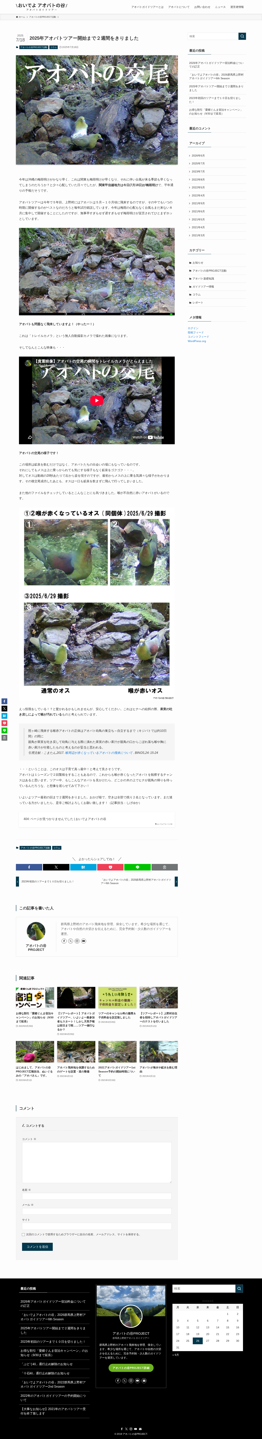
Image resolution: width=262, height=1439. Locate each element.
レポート (198, 302)
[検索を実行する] (242, 36)
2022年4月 (198, 195)
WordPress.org (197, 341)
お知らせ (198, 262)
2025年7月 (198, 163)
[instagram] (77, 941)
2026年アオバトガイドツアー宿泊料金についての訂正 (216, 64)
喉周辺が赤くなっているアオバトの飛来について (99, 752)
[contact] (144, 1380)
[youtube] (83, 941)
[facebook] (64, 941)
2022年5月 (198, 187)
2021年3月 (198, 235)
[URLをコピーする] (165, 867)
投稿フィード (196, 332)
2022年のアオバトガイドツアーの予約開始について (53, 1398)
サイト (26, 1219)
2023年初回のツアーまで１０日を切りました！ (215, 99)
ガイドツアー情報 (203, 286)
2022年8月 (198, 179)
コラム (53, 47)
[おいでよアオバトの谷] (41, 7)
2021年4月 (198, 227)
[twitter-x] (70, 941)
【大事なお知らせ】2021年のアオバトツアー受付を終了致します (53, 1411)
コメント (29, 1139)
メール (28, 1204)
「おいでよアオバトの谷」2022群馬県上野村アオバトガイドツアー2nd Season (53, 1384)
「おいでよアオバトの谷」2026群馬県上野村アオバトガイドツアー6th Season (216, 76)
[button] (29, 867)
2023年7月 (198, 171)
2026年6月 (198, 155)
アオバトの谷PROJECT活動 (33, 47)
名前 (26, 1189)
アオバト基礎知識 (203, 278)
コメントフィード (198, 336)
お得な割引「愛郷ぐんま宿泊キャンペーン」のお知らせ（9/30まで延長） (216, 111)
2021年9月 (198, 203)
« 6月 (175, 1354)
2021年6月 (198, 211)
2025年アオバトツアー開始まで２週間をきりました (216, 88)
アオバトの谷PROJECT (36, 948)
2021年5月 (198, 219)
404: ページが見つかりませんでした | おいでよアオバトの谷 (65, 819)
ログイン (193, 328)
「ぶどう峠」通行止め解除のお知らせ (47, 1364)
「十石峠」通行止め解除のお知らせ (45, 1373)
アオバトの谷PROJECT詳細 (131, 1367)
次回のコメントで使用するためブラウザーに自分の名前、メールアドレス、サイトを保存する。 (84, 1234)
